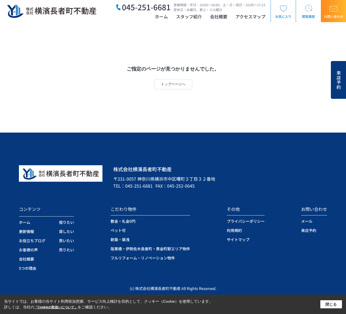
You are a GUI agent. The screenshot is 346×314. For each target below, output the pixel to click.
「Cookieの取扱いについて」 (56, 307)
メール (306, 221)
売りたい (66, 249)
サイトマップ (238, 239)
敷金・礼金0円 (123, 221)
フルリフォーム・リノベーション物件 (143, 258)
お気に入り (283, 16)
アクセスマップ (250, 16)
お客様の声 (28, 249)
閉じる (331, 304)
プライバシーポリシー (246, 221)
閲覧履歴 (308, 16)
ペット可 (118, 230)
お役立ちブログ (32, 240)
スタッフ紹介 (189, 16)
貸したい (66, 231)
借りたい (66, 222)
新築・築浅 (120, 239)
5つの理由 (27, 268)
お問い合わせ (333, 16)
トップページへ (173, 84)
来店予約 (338, 80)
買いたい (66, 240)
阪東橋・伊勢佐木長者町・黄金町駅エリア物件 (150, 248)
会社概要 (218, 16)
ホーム (161, 16)
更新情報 (26, 231)
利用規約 (234, 230)
